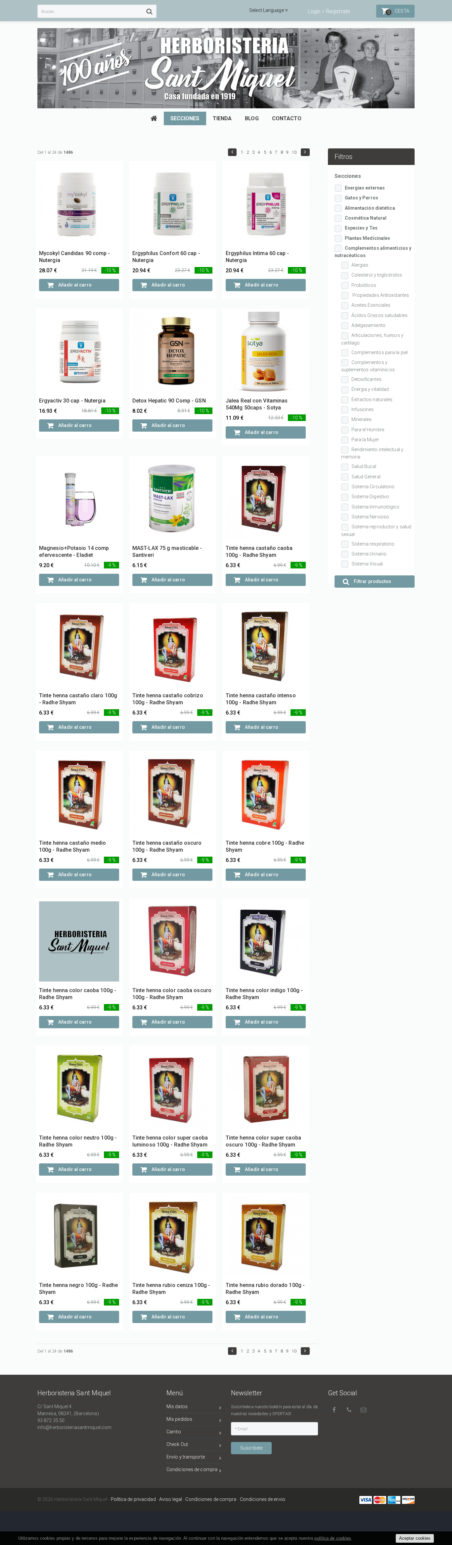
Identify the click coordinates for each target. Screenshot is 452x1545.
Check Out (177, 1444)
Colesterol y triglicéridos (376, 275)
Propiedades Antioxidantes (380, 295)
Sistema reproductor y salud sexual (376, 530)
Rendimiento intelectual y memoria (372, 453)
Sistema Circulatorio (373, 486)
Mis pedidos (179, 1419)
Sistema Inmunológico (375, 506)
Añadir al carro (74, 285)
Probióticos (364, 285)
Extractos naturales (372, 399)
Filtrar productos (372, 581)
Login (314, 11)
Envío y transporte (185, 1457)
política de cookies (332, 1538)
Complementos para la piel (379, 352)
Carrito (173, 1431)
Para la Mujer (365, 439)
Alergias (360, 265)
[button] (232, 152)
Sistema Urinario (369, 554)
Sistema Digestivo (370, 496)
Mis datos (177, 1406)
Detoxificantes (366, 379)
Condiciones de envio (262, 1499)
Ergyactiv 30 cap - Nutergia (72, 401)
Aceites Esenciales (371, 305)
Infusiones (362, 409)
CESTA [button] (398, 11)
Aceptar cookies (415, 1538)
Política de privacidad (133, 1499)
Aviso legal (170, 1499)
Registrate (338, 11)
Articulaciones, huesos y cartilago (372, 339)
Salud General (366, 476)
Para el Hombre (367, 429)
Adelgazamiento (368, 325)
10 (294, 152)
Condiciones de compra (191, 1469)
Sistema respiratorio (373, 544)
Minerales (361, 419)
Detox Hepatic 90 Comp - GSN (169, 401)
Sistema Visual (367, 563)
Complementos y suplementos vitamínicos (368, 366)
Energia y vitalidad (370, 389)
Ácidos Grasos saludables (379, 315)
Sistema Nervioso (370, 516)
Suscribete (251, 1448)
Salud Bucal (364, 466)
